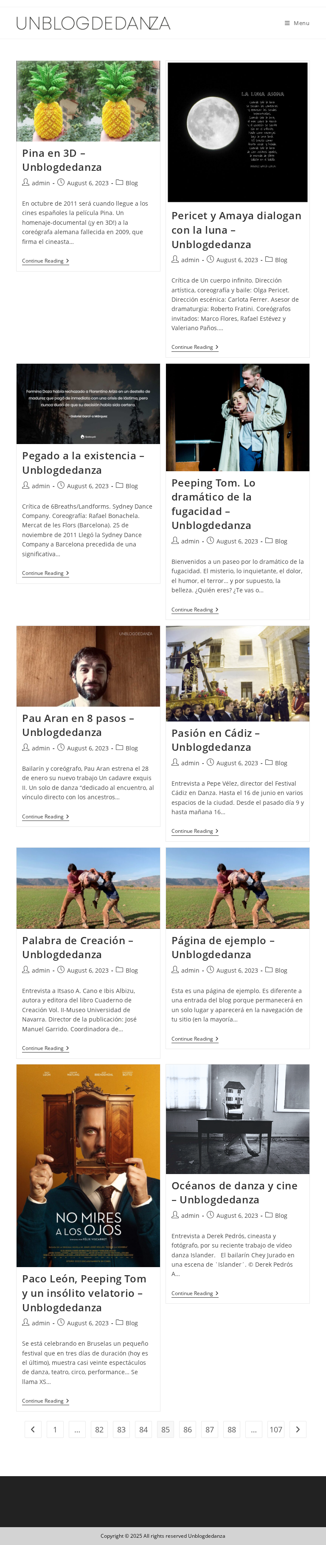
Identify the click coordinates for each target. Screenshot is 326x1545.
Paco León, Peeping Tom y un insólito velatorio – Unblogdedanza (84, 1292)
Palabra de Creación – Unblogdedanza (78, 947)
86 (187, 1429)
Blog (132, 183)
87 (209, 1429)
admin (41, 183)
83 (121, 1429)
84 (143, 1429)
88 (232, 1429)
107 (276, 1429)
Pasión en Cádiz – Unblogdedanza (215, 740)
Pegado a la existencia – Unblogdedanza (83, 462)
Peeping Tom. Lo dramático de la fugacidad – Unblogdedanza (213, 503)
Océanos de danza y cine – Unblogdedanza (234, 1192)
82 (99, 1429)
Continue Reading (45, 261)
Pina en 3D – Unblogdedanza (62, 160)
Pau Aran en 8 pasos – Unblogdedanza (78, 725)
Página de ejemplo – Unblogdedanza (223, 947)
